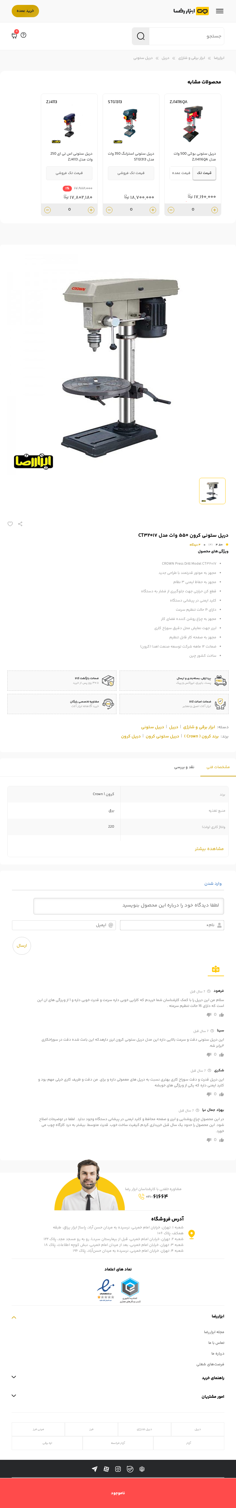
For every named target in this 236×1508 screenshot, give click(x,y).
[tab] (218, 767)
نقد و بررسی (184, 767)
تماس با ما (216, 1343)
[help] (23, 36)
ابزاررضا (219, 58)
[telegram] (94, 1469)
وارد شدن (213, 883)
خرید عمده (25, 11)
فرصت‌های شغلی (210, 1364)
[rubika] (142, 1469)
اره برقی (47, 1443)
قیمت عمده (181, 173)
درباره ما (217, 1354)
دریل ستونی (143, 58)
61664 (157, 1197)
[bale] (130, 1469)
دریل (165, 58)
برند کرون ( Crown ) (201, 736)
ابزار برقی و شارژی (191, 58)
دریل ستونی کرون (162, 736)
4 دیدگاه (195, 545)
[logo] (191, 11)
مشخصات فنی (218, 767)
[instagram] (118, 1469)
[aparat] (106, 1469)
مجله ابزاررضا (214, 1332)
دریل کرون (131, 736)
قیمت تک (204, 173)
